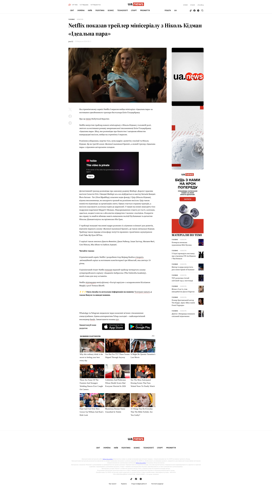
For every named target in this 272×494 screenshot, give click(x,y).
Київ (90, 10)
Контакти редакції (157, 484)
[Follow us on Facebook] (194, 11)
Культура (80, 19)
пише (88, 118)
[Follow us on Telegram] (198, 11)
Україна (80, 10)
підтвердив (91, 282)
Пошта (168, 10)
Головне (71, 19)
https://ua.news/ (108, 459)
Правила (124, 484)
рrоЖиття (145, 10)
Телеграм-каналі (142, 291)
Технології (122, 10)
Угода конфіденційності (139, 484)
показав (108, 269)
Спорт (134, 10)
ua (175, 10)
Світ (72, 10)
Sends (92, 319)
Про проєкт (112, 484)
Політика (99, 10)
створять (139, 257)
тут (117, 319)
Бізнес (111, 10)
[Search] (202, 10)
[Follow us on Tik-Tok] (191, 11)
